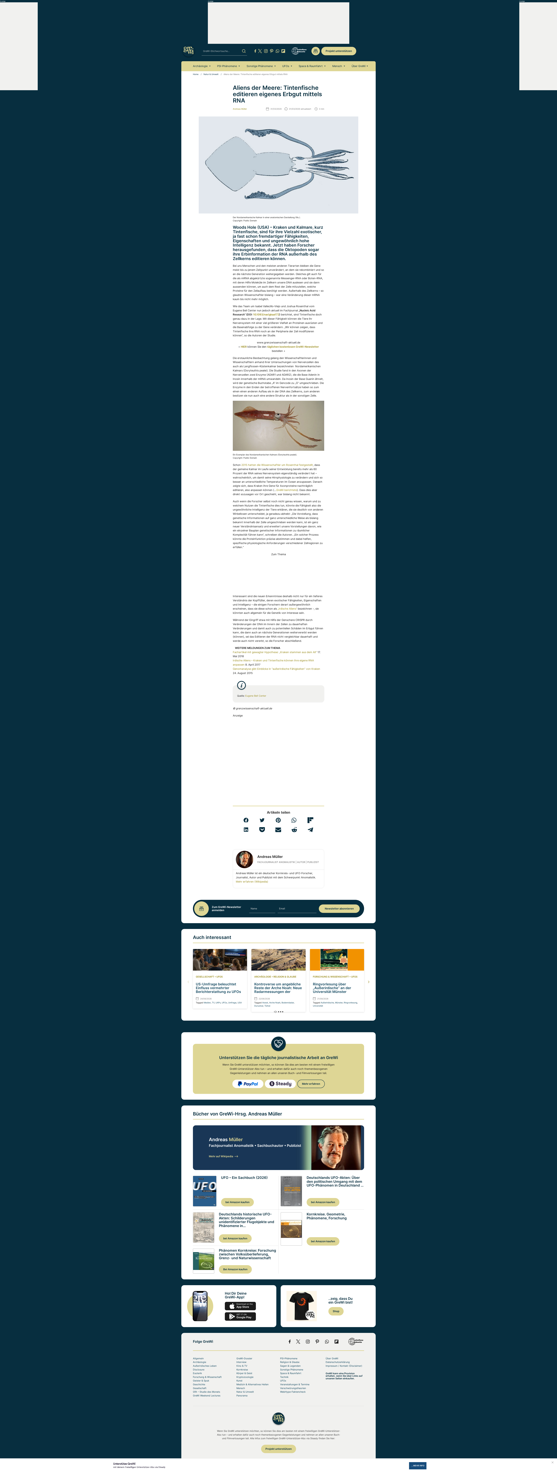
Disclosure (198, 1369)
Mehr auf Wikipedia (221, 1156)
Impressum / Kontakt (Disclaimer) (344, 1365)
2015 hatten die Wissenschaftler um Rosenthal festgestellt (277, 464)
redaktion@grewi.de (315, 51)
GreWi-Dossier (244, 1358)
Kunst (239, 1380)
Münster (339, 1002)
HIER (244, 346)
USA (240, 1002)
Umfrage (232, 1002)
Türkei (267, 1006)
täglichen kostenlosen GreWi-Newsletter (293, 346)
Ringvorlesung (350, 1002)
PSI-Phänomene (227, 66)
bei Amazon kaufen (237, 1202)
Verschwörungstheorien (293, 1388)
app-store (240, 1306)
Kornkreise (242, 1369)
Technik (284, 1377)
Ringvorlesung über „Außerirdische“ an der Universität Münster (332, 988)
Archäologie (200, 66)
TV (213, 1002)
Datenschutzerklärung (338, 1362)
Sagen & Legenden (290, 1365)
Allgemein (198, 1358)
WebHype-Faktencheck (293, 1391)
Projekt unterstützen (339, 51)
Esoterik (197, 1373)
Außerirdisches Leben (205, 1365)
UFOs (285, 66)
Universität (318, 1006)
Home (195, 74)
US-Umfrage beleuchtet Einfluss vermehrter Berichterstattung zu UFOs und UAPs (218, 990)
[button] (246, 820)
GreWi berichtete (286, 490)
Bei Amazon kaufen (235, 1269)
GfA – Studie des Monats (206, 1391)
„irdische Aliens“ (287, 608)
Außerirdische (327, 1002)
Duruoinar (258, 1006)
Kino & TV (241, 1365)
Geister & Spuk (201, 1380)
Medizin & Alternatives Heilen (252, 1384)
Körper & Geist (244, 1373)
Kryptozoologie (244, 1377)
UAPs (218, 1002)
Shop (336, 1311)
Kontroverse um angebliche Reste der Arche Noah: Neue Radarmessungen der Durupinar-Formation (278, 990)
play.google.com (240, 1316)
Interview (241, 1362)
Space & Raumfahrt (311, 66)
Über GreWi (359, 66)
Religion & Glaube (284, 976)
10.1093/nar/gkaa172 (266, 314)
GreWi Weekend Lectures (206, 1395)
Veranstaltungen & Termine (294, 1384)
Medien (207, 1002)
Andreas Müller (240, 109)
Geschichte (199, 1384)
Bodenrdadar (288, 1002)
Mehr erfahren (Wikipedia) (252, 881)
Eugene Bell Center (255, 695)
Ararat (265, 1002)
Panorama (241, 1395)
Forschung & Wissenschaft (331, 976)
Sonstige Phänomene (260, 66)
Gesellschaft (205, 976)
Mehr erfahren (311, 1083)
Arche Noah (274, 1002)
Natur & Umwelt (211, 74)
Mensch (337, 66)
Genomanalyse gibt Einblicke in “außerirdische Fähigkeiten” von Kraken (276, 668)
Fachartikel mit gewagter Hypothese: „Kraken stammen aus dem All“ (275, 652)
